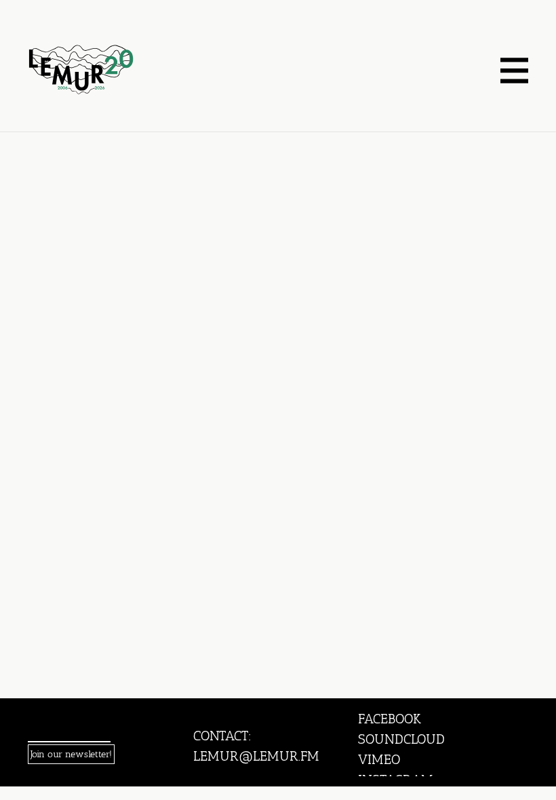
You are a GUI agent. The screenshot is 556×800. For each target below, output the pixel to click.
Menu (514, 71)
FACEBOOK (389, 719)
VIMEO (379, 759)
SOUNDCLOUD (401, 739)
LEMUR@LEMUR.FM (256, 756)
